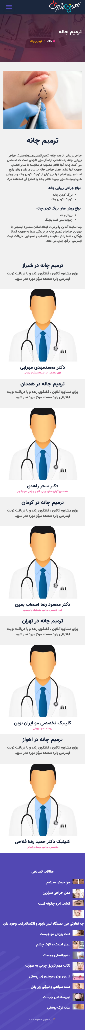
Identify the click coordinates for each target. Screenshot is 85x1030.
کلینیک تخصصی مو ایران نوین (42, 723)
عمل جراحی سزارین (56, 893)
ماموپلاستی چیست (56, 955)
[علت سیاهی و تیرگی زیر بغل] (78, 986)
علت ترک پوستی (58, 1008)
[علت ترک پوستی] (78, 1006)
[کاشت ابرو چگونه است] (78, 903)
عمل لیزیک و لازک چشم (53, 944)
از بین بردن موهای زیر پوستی (49, 976)
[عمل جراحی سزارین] (78, 893)
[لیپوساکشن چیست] (78, 997)
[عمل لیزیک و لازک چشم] (78, 945)
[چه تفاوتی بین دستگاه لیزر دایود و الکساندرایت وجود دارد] (78, 914)
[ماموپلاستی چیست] (78, 955)
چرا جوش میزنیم (58, 882)
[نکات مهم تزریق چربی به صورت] (78, 966)
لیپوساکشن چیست (56, 997)
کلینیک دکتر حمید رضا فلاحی (42, 842)
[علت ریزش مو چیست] (78, 933)
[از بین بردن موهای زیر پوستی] (78, 976)
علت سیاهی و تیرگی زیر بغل (50, 987)
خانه (49, 41)
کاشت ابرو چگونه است (54, 904)
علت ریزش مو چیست (55, 934)
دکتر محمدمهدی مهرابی (42, 367)
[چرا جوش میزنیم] (78, 881)
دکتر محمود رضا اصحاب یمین (42, 604)
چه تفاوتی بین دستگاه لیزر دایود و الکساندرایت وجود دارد (43, 924)
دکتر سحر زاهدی (42, 486)
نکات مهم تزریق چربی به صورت (47, 966)
